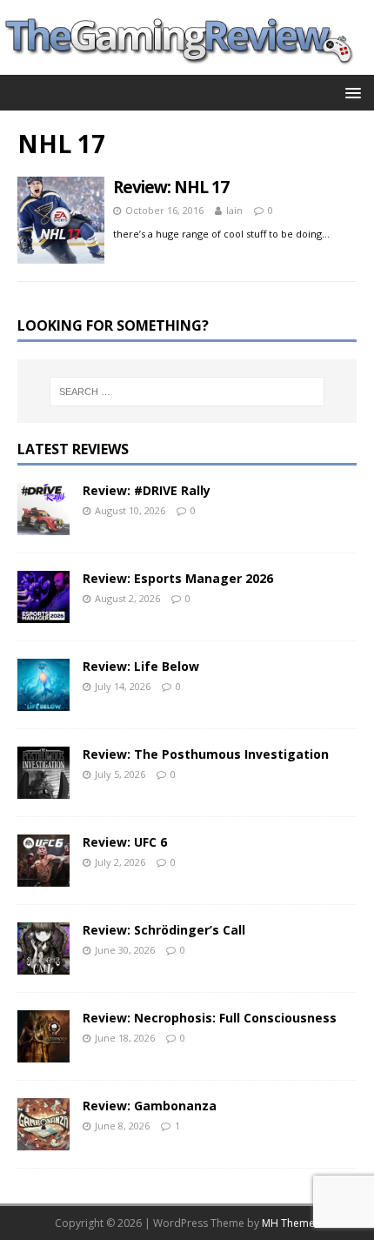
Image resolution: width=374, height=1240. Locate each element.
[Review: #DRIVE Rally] (43, 525)
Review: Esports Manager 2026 (178, 578)
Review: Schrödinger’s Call (164, 930)
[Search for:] (187, 391)
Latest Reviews (73, 449)
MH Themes (291, 1223)
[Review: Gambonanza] (43, 1140)
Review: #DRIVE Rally (146, 490)
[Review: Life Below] (43, 701)
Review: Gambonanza (150, 1105)
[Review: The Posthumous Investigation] (43, 789)
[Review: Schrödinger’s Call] (43, 964)
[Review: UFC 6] (43, 876)
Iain (234, 210)
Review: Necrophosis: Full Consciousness (210, 1017)
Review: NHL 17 (171, 187)
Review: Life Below (141, 666)
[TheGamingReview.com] (187, 65)
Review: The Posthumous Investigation (206, 754)
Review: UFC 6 (125, 842)
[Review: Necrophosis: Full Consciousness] (43, 1052)
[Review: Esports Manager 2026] (43, 613)
